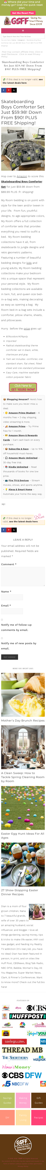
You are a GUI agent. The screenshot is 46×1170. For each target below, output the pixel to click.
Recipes (38, 1117)
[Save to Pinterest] (9, 90)
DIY (7, 1117)
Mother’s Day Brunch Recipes (23, 720)
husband (20, 925)
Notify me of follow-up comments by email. (16, 627)
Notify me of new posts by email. (18, 646)
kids (29, 262)
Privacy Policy (23, 1166)
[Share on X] (14, 90)
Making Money (23, 1100)
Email (6, 605)
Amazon (22, 176)
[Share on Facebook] (3, 90)
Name (6, 591)
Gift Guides (39, 1100)
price (27, 328)
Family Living (23, 1117)
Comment (9, 564)
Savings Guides (7, 1100)
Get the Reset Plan (23, 13)
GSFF (23, 21)
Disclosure (12, 54)
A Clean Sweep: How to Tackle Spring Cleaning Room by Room (23, 777)
